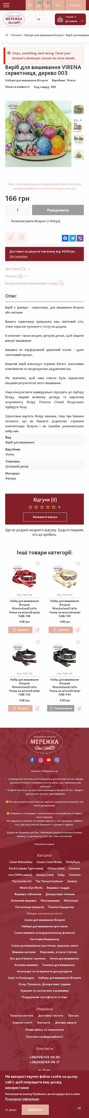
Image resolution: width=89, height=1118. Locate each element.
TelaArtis (75, 874)
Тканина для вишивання (58, 965)
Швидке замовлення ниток (44, 913)
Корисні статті (22, 1022)
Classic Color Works (49, 862)
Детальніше (18, 256)
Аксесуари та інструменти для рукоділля (44, 971)
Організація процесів (29, 907)
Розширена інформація (22, 1099)
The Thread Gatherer (49, 881)
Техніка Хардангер (61, 907)
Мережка (44, 1008)
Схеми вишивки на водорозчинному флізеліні (44, 932)
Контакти (43, 1022)
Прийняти (35, 1110)
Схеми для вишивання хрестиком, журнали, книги (44, 945)
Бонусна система (21, 1015)
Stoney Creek (45, 874)
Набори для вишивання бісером (44, 35)
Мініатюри (71, 900)
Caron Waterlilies (20, 862)
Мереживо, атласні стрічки (58, 952)
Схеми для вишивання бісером (44, 919)
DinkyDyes (73, 862)
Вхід (58, 5)
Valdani (72, 881)
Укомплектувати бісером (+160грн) (35, 221)
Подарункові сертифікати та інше (44, 997)
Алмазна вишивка (26, 965)
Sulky (61, 874)
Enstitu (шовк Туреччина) (26, 868)
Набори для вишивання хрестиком (45, 926)
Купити (23, 629)
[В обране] (22, 237)
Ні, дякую (11, 1109)
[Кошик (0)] (60, 19)
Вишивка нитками (24, 952)
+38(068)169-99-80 (44, 1057)
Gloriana (74, 868)
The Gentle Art (21, 881)
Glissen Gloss (56, 868)
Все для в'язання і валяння (28, 958)
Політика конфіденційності (44, 1036)
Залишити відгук (45, 517)
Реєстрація (75, 5)
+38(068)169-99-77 (45, 1062)
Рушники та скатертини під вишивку (44, 990)
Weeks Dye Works (31, 887)
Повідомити (58, 210)
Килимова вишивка (23, 900)
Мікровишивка (50, 900)
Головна (6, 35)
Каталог (17, 35)
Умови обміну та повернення (44, 1029)
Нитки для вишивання (64, 958)
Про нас (73, 1015)
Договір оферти (66, 1022)
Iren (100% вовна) (20, 874)
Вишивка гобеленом (27, 894)
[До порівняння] (10, 237)
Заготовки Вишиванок (44, 939)
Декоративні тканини (60, 894)
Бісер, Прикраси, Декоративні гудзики (45, 984)
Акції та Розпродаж (21, 977)
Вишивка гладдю (58, 887)
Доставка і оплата (50, 1015)
